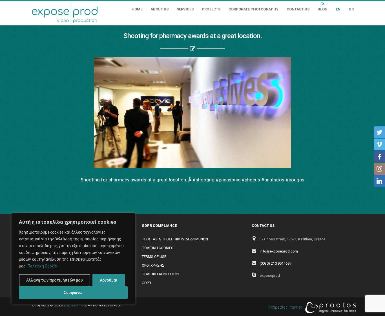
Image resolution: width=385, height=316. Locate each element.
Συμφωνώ (73, 292)
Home (137, 9)
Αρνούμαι (109, 280)
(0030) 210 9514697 (275, 263)
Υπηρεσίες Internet (285, 307)
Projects (211, 9)
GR (351, 9)
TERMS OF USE (154, 256)
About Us (160, 9)
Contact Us (298, 9)
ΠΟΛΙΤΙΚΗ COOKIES (157, 248)
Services (185, 9)
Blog (323, 9)
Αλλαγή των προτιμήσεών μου (54, 280)
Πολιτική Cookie (42, 266)
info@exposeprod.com (279, 251)
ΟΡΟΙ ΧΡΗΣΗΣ (153, 265)
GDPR (146, 283)
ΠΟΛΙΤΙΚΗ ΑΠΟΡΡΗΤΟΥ (160, 274)
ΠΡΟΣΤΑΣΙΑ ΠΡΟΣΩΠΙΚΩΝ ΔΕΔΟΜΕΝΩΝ (175, 239)
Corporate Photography (253, 9)
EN (338, 9)
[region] (73, 259)
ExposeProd (75, 305)
